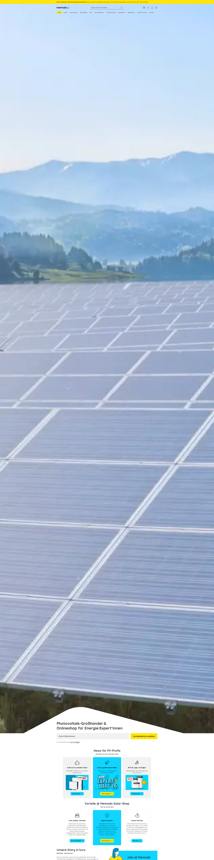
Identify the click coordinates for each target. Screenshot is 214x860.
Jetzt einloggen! (75, 742)
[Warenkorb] (156, 7)
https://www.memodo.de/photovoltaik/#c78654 (106, 811)
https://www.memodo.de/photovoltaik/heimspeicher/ (77, 811)
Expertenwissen (148, 7)
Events (144, 7)
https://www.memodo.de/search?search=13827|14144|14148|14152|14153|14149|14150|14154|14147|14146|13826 (137, 759)
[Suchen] (122, 7)
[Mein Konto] (152, 8)
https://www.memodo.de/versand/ (132, 811)
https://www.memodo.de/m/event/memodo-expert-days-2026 (105, 759)
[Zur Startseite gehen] (63, 8)
